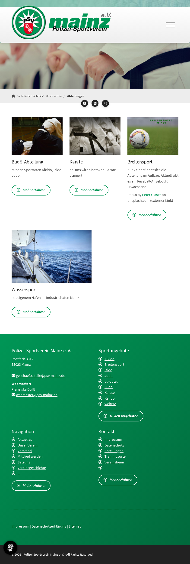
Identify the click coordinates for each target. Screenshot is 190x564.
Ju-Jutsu (111, 381)
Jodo (108, 375)
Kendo (109, 398)
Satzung (24, 462)
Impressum (113, 439)
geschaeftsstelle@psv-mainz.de (40, 375)
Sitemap (75, 526)
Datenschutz (114, 445)
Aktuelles (25, 439)
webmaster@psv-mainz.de (36, 394)
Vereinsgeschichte (32, 467)
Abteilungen (75, 96)
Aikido (109, 358)
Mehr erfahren (34, 189)
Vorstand (25, 450)
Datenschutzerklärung (49, 526)
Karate (109, 392)
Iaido (108, 370)
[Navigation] (170, 24)
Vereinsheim (114, 462)
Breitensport (114, 364)
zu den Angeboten (124, 415)
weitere (110, 403)
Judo (108, 387)
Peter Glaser (151, 194)
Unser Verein (54, 96)
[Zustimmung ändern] (10, 548)
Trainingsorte (115, 456)
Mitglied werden (30, 456)
